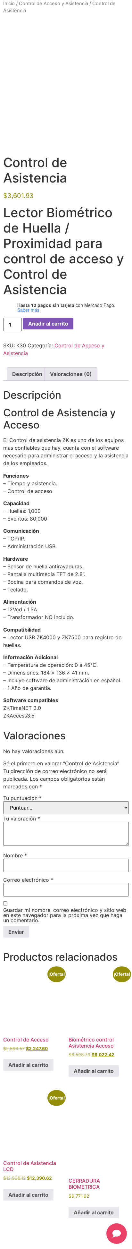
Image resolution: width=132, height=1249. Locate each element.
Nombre (15, 855)
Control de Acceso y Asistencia (53, 3)
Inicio (9, 3)
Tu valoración (21, 818)
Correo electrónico (28, 879)
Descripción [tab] (27, 374)
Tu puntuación (22, 798)
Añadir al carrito (48, 323)
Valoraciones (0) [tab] (71, 374)
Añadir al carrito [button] (28, 1065)
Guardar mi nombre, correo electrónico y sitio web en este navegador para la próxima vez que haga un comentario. (64, 915)
